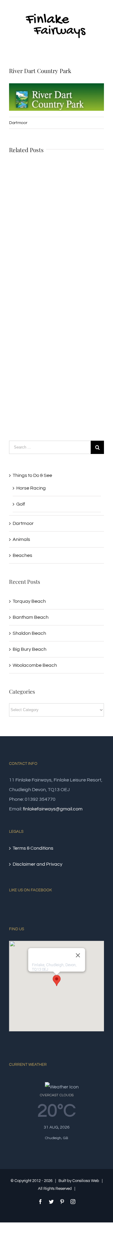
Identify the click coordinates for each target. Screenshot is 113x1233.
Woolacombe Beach (35, 665)
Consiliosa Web (85, 1181)
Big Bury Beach (29, 649)
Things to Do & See (32, 475)
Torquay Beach (29, 601)
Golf (20, 504)
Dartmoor (18, 123)
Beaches (22, 555)
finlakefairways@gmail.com (53, 809)
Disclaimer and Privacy (37, 864)
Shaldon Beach (29, 633)
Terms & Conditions (33, 848)
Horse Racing (31, 488)
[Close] (78, 955)
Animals (21, 539)
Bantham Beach (31, 617)
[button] (56, 981)
